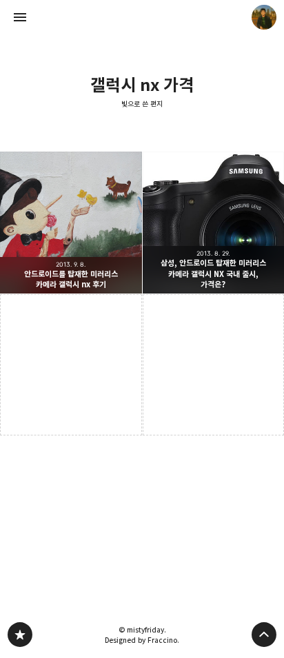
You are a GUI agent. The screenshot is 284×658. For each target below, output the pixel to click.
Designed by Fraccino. (142, 640)
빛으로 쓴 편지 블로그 (20, 634)
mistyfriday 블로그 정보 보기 (264, 17)
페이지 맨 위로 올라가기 (264, 634)
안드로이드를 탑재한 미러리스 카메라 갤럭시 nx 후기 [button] (71, 223)
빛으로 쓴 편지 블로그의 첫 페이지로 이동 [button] (142, 17)
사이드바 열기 (20, 17)
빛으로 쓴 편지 (142, 104)
